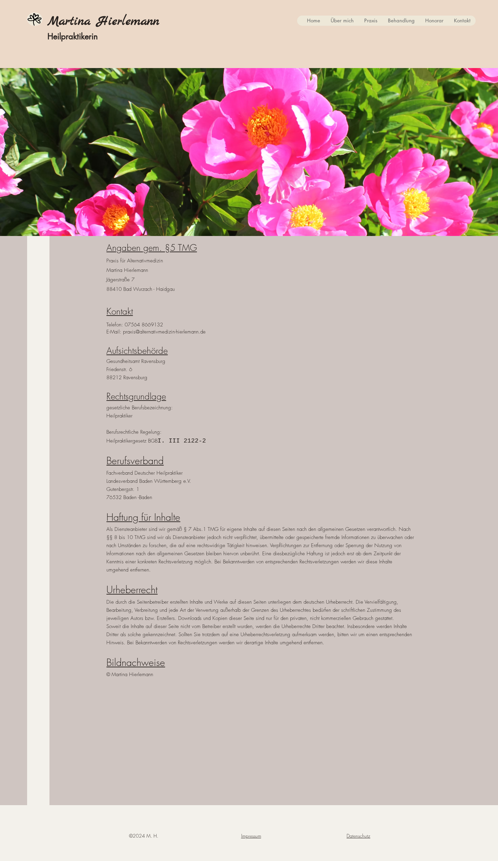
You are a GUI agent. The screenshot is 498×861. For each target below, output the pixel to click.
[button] (342, 21)
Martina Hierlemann (103, 21)
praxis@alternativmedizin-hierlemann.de (164, 331)
